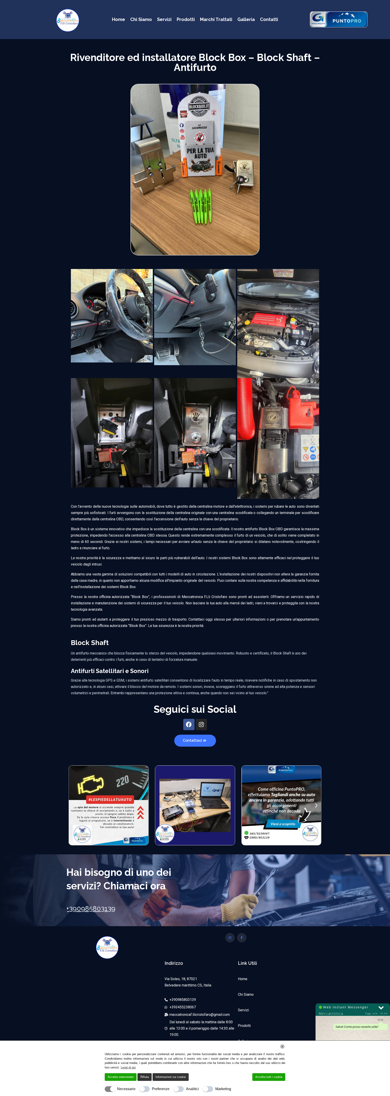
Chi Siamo (141, 19)
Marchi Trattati (216, 19)
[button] (74, 805)
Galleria (246, 19)
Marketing (223, 1089)
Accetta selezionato (121, 1077)
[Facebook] (189, 724)
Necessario (126, 1089)
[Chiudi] (282, 1046)
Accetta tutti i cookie (268, 1077)
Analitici (192, 1089)
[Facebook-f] (241, 937)
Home (118, 19)
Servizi (164, 19)
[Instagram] (201, 724)
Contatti (269, 19)
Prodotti (186, 19)
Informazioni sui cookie (171, 1077)
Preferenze (160, 1089)
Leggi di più (128, 1067)
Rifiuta (144, 1077)
